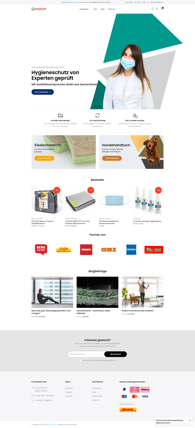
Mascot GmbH (37, 218)
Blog (102, 9)
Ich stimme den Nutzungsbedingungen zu (99, 360)
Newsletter (74, 2)
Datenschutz (97, 396)
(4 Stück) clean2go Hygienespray (147, 221)
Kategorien (84, 9)
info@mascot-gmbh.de (44, 395)
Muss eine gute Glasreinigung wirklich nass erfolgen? (51, 312)
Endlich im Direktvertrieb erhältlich (137, 310)
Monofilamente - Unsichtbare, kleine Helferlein (93, 312)
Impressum (96, 388)
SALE (95, 9)
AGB (94, 392)
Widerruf (95, 400)
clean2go (136, 218)
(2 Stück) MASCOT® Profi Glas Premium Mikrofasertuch (77, 222)
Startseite (69, 388)
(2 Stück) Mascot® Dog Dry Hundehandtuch (42, 222)
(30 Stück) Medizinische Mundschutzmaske (108, 222)
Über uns (111, 9)
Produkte (68, 392)
